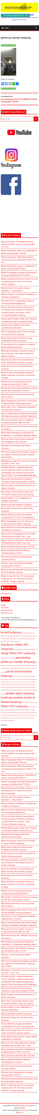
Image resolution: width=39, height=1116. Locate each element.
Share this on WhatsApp (9, 45)
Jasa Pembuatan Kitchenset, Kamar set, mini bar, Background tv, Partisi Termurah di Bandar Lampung (19, 281)
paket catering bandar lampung (29, 702)
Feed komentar (7, 610)
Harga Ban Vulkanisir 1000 (19, 649)
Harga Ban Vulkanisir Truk (32, 649)
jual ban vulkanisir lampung (24, 687)
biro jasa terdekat (27, 636)
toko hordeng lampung (15, 717)
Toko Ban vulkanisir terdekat (27, 712)
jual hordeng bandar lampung (16, 690)
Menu (7, 28)
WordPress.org (6, 613)
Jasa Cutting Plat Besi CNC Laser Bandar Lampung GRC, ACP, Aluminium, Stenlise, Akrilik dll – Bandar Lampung (17, 578)
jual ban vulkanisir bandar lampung (26, 684)
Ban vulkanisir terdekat (26, 633)
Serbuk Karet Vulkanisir (15, 710)
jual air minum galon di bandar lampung (22, 676)
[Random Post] (36, 27)
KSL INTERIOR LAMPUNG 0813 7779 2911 (19, 547)
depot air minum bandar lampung (22, 638)
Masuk (3, 605)
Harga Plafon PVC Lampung (18, 653)
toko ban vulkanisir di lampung (13, 712)
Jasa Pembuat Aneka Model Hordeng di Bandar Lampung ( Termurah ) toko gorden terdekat (18, 375)
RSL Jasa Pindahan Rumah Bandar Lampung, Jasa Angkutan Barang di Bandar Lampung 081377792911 (19, 454)
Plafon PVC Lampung (14, 706)
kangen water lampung (20, 693)
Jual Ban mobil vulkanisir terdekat (14, 682)
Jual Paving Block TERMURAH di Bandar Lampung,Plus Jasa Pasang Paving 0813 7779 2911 (18, 260)
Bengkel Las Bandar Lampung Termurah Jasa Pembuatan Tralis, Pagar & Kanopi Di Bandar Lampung (18, 353)
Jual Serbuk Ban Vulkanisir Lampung (17, 504)
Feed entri (5, 607)
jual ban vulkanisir (26, 682)
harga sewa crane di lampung (8, 658)
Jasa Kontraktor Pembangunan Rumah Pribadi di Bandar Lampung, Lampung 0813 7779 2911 (18, 244)
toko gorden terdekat (23, 715)
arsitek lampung (11, 632)
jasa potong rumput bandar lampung (26, 665)
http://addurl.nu (6, 593)
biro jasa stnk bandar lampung (15, 636)
